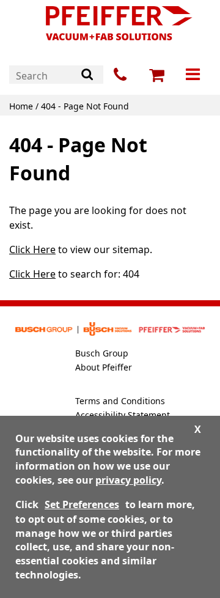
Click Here (32, 249)
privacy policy (128, 480)
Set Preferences (82, 504)
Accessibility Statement (122, 415)
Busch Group (101, 353)
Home (21, 106)
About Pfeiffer (103, 367)
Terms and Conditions (120, 401)
